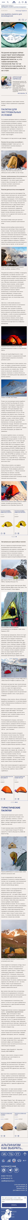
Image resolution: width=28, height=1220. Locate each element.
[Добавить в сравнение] (4, 533)
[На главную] (14, 2)
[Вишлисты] (22, 2)
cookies (15, 1198)
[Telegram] (10, 1170)
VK (4, 1154)
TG (11, 1154)
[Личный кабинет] (19, 2)
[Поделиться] (26, 20)
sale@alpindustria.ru (7, 1181)
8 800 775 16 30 (6, 1176)
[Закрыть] (25, 1198)
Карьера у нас (21, 1188)
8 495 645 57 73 (6, 1178)
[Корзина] (25, 2)
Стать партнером (19, 1184)
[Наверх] (25, 1154)
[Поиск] (7, 2)
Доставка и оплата (19, 1190)
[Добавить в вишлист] (1, 533)
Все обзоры (21, 93)
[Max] (3, 1170)
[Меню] (3, 2)
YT (17, 1154)
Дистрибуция (20, 1186)
